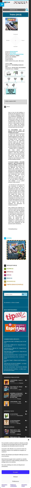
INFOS (8, 106)
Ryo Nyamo (13, 52)
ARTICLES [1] (10, 271)
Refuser (15, 476)
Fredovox (21, 383)
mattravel (19, 434)
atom (20, 389)
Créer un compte (15, 302)
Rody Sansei (6, 351)
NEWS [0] (9, 275)
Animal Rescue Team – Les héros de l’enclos (18, 354)
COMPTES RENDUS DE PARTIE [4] (15, 284)
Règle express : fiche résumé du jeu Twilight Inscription (15, 431)
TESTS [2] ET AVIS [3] (12, 265)
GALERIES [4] (10, 268)
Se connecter (7, 302)
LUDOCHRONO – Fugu (15, 401)
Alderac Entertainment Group (16, 54)
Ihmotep (5, 356)
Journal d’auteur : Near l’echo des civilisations (18, 366)
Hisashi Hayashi (14, 51)
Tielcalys (19, 398)
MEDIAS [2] (9, 278)
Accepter (15, 472)
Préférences (15, 481)
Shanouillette (20, 415)
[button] (28, 440)
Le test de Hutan (14, 414)
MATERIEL (9, 238)
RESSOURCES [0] (11, 281)
